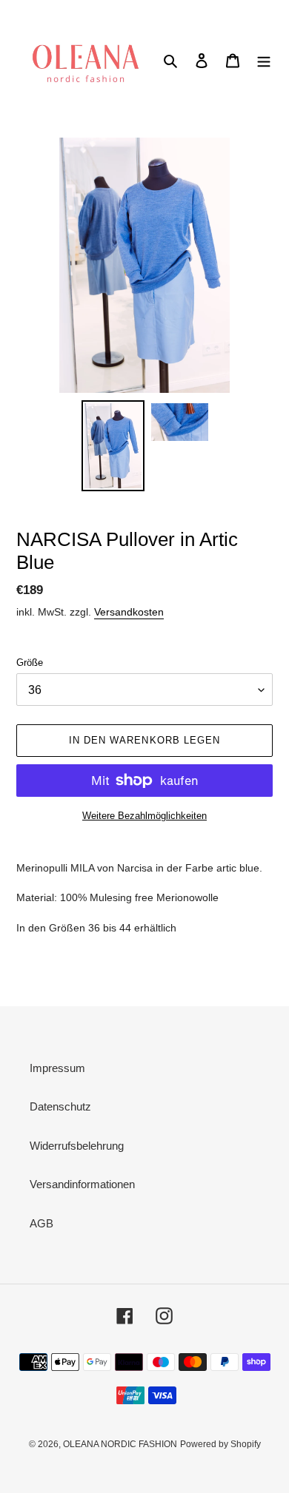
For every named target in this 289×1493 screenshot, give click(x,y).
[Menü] (263, 60)
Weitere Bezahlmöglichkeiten (144, 815)
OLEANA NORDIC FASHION (120, 1444)
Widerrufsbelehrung (77, 1145)
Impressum (57, 1068)
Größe (29, 662)
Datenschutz (60, 1106)
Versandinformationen (82, 1184)
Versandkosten (129, 612)
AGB (41, 1223)
